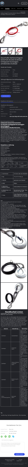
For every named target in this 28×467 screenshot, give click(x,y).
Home (2, 8)
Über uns (13, 8)
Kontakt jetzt (6, 96)
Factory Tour (19, 8)
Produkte (7, 8)
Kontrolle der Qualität (9, 459)
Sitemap (20, 459)
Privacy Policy (9, 460)
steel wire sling (4, 415)
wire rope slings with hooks (13, 415)
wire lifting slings (22, 415)
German (24, 3)
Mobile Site (19, 460)
